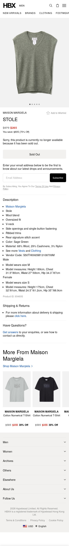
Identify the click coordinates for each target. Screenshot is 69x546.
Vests (21, 250)
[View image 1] (34, 62)
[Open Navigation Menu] (64, 5)
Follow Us (9, 498)
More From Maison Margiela (25, 355)
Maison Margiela (15, 112)
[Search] (51, 5)
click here (20, 316)
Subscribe (58, 177)
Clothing (36, 250)
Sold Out (34, 154)
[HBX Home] (9, 5)
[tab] (29, 104)
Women (7, 451)
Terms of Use (41, 186)
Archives (8, 461)
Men (22, 5)
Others (7, 470)
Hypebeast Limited (26, 508)
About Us (8, 489)
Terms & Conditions (16, 520)
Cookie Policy (56, 520)
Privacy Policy (37, 520)
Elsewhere (9, 480)
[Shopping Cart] (57, 5)
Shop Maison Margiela (16, 366)
